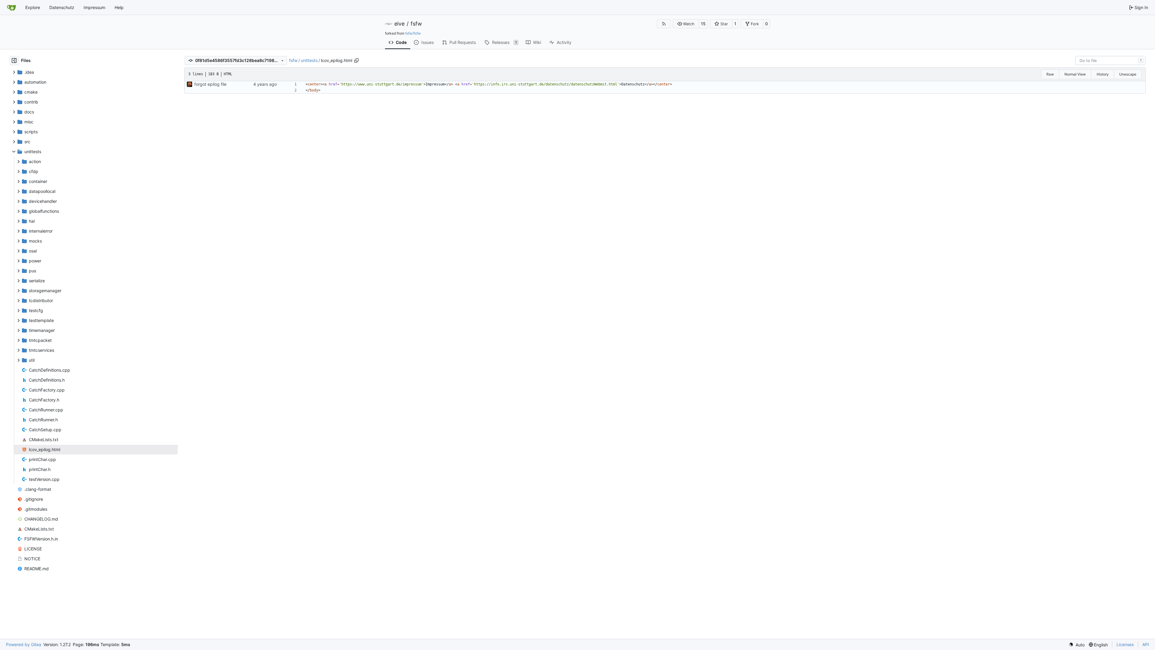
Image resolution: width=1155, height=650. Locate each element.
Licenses (1125, 644)
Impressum (94, 7)
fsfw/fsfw (413, 33)
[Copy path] (356, 60)
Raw (1050, 74)
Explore (32, 7)
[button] (686, 23)
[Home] (11, 7)
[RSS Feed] (664, 23)
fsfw (416, 24)
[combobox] (1110, 60)
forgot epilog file (210, 84)
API (1145, 644)
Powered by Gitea (23, 644)
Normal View (1075, 74)
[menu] (1077, 644)
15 (703, 23)
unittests (309, 60)
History (1103, 74)
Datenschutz (61, 7)
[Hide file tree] (14, 60)
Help (119, 7)
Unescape (1127, 74)
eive (399, 24)
